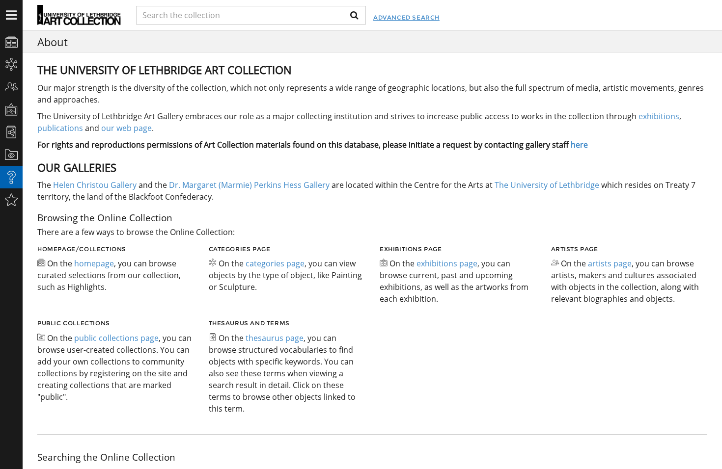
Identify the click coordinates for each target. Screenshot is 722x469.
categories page (275, 263)
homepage (94, 263)
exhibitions (659, 116)
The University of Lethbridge (546, 185)
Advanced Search (406, 17)
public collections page (116, 338)
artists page (610, 263)
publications (60, 128)
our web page (126, 128)
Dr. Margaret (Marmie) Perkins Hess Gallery (249, 185)
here (579, 144)
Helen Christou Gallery (95, 185)
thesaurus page (275, 338)
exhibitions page (447, 263)
